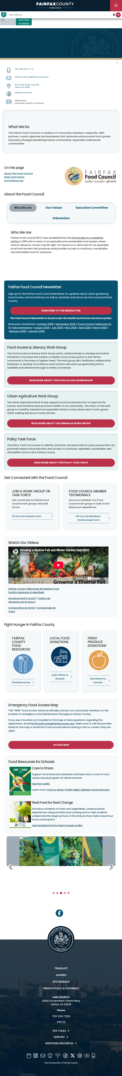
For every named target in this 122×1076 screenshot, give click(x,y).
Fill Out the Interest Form (26, 516)
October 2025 (45, 324)
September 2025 (65, 324)
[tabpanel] (61, 861)
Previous (11, 867)
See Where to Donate (98, 680)
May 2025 (71, 327)
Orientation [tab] (61, 218)
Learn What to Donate (59, 676)
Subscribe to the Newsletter (61, 310)
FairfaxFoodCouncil (23, 92)
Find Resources (21, 682)
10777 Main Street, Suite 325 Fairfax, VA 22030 (27, 86)
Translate (61, 968)
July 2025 (57, 327)
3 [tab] (61, 893)
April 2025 (85, 327)
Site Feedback (61, 981)
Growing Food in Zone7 (22, 598)
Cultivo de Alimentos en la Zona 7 (29, 600)
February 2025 (17, 331)
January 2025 (36, 331)
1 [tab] (53, 893)
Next (111, 866)
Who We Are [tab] (23, 208)
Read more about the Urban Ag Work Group (61, 423)
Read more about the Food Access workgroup (61, 380)
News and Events (14, 177)
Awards (61, 975)
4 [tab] (65, 893)
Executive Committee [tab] (92, 208)
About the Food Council (18, 173)
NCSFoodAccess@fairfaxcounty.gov (53, 723)
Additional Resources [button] (59, 1043)
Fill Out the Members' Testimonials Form (88, 518)
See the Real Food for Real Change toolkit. (57, 825)
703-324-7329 (61, 1016)
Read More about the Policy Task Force (61, 462)
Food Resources (14, 180)
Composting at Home (21, 608)
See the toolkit (41, 784)
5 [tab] (68, 893)
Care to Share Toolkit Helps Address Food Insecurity (78, 789)
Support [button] (59, 1037)
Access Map (61, 745)
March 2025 (100, 327)
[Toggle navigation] (116, 5)
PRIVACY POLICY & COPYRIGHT (61, 988)
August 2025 (41, 327)
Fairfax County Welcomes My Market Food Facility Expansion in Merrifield (33, 590)
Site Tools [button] (59, 1031)
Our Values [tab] (54, 208)
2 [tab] (57, 893)
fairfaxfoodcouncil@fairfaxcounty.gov (32, 77)
